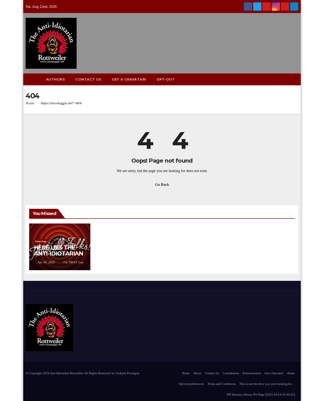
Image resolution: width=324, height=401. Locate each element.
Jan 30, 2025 (46, 262)
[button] (297, 79)
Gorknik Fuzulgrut (127, 373)
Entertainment (252, 373)
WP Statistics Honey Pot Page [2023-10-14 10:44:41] (261, 394)
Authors (55, 79)
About (197, 373)
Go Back (162, 184)
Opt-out (166, 79)
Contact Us (88, 79)
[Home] (33, 79)
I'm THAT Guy (73, 262)
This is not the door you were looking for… (267, 384)
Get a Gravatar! (129, 79)
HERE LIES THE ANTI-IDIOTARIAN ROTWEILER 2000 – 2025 (58, 256)
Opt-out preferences (191, 384)
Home (30, 103)
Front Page (40, 241)
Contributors (231, 373)
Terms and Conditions (222, 384)
